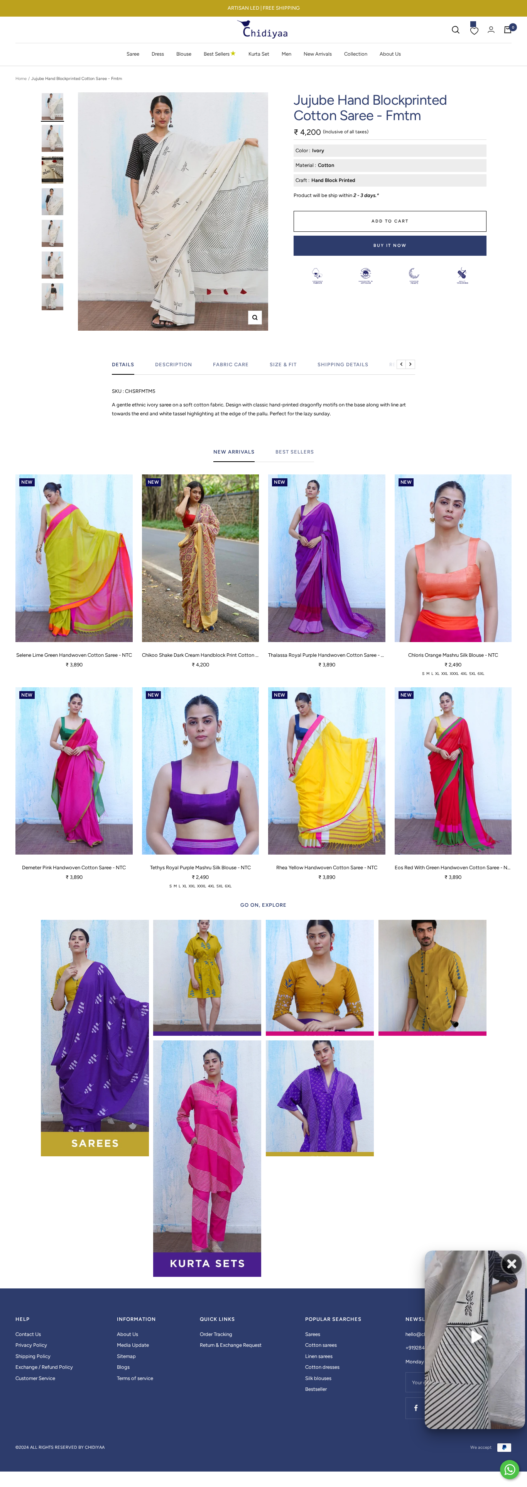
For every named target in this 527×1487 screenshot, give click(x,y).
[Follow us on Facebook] (416, 1408)
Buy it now (390, 245)
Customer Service (35, 1378)
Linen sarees (319, 1356)
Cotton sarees (321, 1345)
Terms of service (135, 1378)
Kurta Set (258, 54)
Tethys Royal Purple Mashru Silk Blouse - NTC (200, 867)
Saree (133, 54)
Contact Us (28, 1334)
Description (173, 364)
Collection (355, 54)
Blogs (123, 1367)
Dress (158, 54)
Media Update (133, 1345)
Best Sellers (220, 54)
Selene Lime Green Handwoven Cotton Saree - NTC (74, 655)
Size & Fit (283, 364)
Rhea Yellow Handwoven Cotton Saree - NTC (326, 867)
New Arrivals (318, 54)
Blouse (183, 54)
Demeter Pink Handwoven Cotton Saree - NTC (74, 867)
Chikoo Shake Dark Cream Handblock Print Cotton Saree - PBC (200, 655)
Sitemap (126, 1356)
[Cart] (508, 29)
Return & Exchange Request (231, 1345)
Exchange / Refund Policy (44, 1367)
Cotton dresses (322, 1367)
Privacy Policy (31, 1345)
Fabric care (231, 364)
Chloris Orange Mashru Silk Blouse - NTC (453, 655)
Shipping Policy (33, 1356)
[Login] (491, 29)
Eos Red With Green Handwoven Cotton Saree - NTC (453, 867)
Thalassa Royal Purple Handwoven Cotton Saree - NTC (326, 655)
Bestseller (316, 1389)
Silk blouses (318, 1378)
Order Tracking (216, 1334)
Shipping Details (343, 364)
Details (123, 364)
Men (286, 54)
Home (21, 78)
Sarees (312, 1334)
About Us (390, 54)
